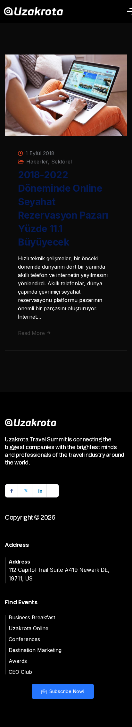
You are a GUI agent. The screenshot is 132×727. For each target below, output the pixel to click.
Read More (32, 333)
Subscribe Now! (66, 691)
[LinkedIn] (40, 490)
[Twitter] (26, 490)
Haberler (37, 161)
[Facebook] (11, 490)
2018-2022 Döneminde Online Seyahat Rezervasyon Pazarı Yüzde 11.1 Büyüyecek (63, 208)
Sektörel (61, 161)
